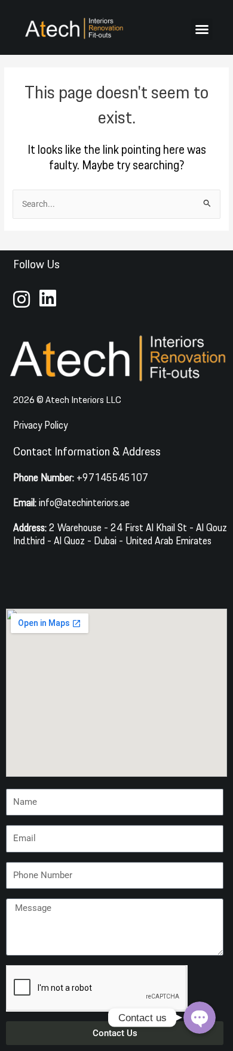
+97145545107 (80, 477)
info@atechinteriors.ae (71, 502)
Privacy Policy (40, 425)
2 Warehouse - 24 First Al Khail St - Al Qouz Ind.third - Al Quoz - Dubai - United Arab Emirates (120, 533)
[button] (202, 29)
